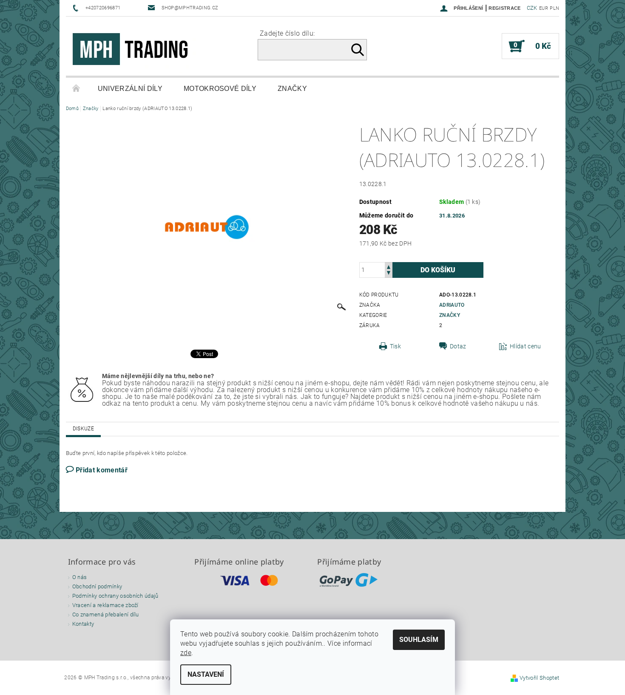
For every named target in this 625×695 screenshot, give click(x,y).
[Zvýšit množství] (388, 266)
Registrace (504, 8)
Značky (292, 88)
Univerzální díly (130, 88)
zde (185, 653)
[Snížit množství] (388, 274)
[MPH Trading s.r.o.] (134, 50)
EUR (543, 8)
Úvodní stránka (76, 89)
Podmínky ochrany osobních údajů (115, 596)
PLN (554, 8)
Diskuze (83, 429)
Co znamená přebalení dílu (105, 614)
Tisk (395, 346)
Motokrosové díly (220, 88)
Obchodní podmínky (97, 586)
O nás (79, 577)
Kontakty (83, 624)
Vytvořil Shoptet (539, 678)
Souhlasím (418, 640)
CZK (532, 8)
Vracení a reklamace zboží (105, 605)
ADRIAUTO (452, 305)
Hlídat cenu (525, 346)
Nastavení (206, 674)
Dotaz (458, 346)
